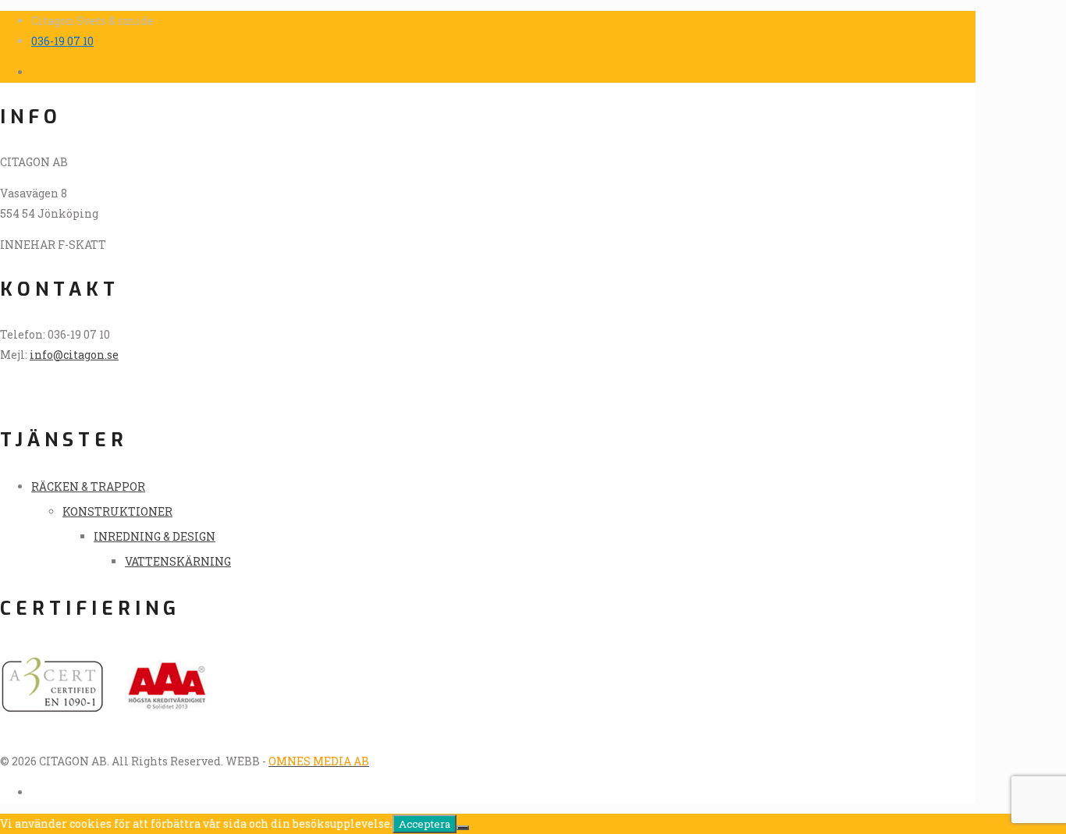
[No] (463, 827)
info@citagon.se (74, 354)
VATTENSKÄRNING (178, 561)
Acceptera (424, 824)
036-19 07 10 (62, 41)
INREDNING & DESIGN (154, 536)
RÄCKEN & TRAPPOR (88, 486)
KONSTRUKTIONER (117, 511)
